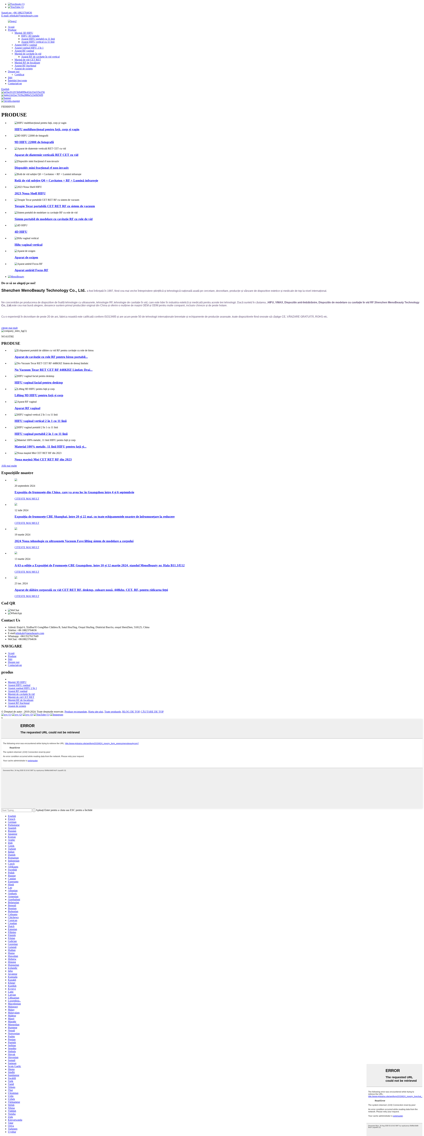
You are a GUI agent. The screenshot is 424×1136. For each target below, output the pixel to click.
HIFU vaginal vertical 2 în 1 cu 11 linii (41, 421)
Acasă (11, 26)
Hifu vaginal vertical (28, 244)
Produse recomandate (76, 711)
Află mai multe (9, 465)
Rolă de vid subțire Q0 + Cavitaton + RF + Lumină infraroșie (56, 180)
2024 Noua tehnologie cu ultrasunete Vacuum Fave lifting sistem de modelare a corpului (74, 541)
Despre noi (13, 71)
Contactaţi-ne (15, 83)
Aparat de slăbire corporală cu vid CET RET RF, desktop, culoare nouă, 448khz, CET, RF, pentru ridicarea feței (91, 590)
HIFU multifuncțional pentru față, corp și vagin (47, 129)
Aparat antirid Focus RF (31, 270)
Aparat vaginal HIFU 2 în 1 (29, 47)
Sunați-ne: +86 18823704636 (16, 12)
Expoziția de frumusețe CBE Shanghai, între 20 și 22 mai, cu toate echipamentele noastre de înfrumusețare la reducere (95, 516)
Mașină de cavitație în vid (28, 53)
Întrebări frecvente (17, 80)
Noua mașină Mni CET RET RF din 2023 (43, 459)
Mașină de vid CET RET (28, 59)
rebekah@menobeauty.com (30, 633)
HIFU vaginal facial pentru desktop (39, 382)
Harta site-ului (95, 711)
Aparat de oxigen (24, 68)
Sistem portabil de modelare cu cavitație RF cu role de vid (54, 219)
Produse (12, 29)
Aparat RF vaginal (24, 50)
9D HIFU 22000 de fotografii (34, 142)
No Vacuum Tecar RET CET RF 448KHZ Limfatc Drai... (54, 369)
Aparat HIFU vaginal (26, 44)
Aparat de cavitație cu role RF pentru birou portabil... (51, 357)
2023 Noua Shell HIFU (30, 193)
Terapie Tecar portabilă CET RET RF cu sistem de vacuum (55, 206)
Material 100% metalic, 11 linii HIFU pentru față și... (50, 446)
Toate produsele (112, 711)
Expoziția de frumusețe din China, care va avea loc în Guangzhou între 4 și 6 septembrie (74, 492)
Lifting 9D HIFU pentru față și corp (39, 395)
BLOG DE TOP (130, 711)
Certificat (19, 74)
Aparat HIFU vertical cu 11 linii (37, 41)
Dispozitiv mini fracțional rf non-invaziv (42, 167)
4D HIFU (21, 231)
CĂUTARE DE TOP (152, 711)
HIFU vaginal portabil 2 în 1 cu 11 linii (41, 434)
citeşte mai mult (9, 327)
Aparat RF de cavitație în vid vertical (40, 56)
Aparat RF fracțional (25, 65)
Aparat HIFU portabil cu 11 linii (38, 38)
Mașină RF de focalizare (27, 62)
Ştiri (10, 77)
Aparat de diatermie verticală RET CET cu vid (46, 155)
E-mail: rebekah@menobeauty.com (19, 15)
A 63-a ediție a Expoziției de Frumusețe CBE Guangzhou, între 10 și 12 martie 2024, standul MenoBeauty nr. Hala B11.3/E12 (100, 565)
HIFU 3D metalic (30, 35)
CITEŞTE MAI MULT (27, 498)
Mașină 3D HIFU (24, 32)
